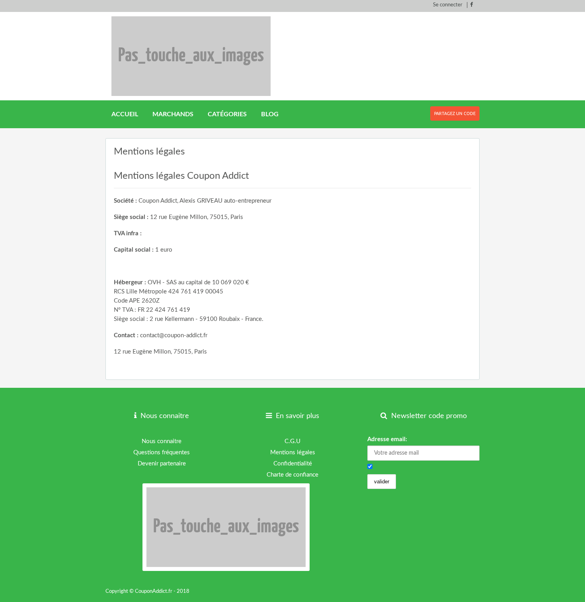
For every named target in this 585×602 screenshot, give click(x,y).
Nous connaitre (161, 441)
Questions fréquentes (161, 452)
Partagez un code (455, 113)
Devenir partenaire (162, 464)
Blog (270, 114)
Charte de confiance (292, 475)
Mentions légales (292, 452)
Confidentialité (292, 464)
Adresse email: (387, 439)
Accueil (124, 114)
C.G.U (292, 441)
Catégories (227, 114)
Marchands (172, 114)
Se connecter (447, 5)
